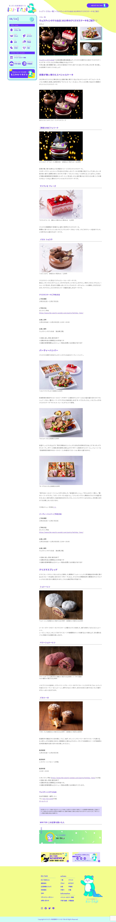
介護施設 (29, 64)
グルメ (16, 36)
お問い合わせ (45, 900)
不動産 (29, 42)
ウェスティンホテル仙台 (46, 60)
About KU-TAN (97, 5)
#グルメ (41, 24)
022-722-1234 (48, 799)
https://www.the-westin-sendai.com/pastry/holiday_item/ (61, 313)
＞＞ (54, 507)
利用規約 (43, 890)
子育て (16, 48)
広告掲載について (46, 886)
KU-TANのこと (45, 880)
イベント (70, 880)
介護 (28, 48)
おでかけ (29, 36)
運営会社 (43, 883)
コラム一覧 (17, 30)
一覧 (61, 880)
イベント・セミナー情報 (20, 57)
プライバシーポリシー (47, 897)
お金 (15, 42)
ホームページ (43, 801)
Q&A (42, 893)
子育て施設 (17, 64)
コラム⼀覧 (50, 11)
